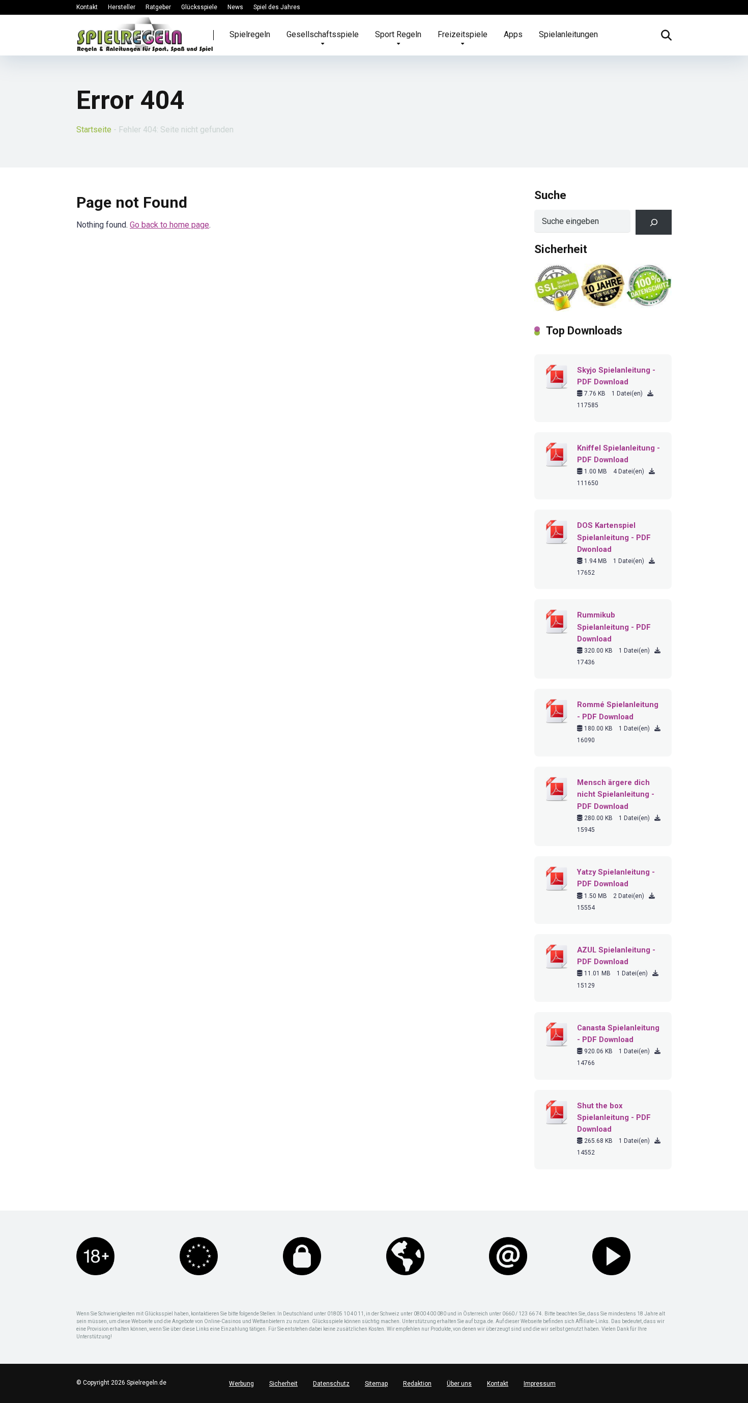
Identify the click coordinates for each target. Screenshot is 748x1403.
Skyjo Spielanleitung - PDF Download (616, 376)
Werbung (241, 1383)
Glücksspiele (199, 7)
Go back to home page (169, 225)
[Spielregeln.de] (145, 34)
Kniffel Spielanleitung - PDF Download (618, 453)
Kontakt (87, 7)
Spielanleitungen (568, 34)
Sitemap (376, 1383)
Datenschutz (331, 1383)
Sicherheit (283, 1383)
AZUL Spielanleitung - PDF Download (616, 955)
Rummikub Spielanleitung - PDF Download (614, 626)
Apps (513, 34)
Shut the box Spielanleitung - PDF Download (614, 1117)
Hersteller (121, 7)
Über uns (459, 1383)
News (235, 7)
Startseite (93, 129)
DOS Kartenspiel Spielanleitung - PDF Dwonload (614, 537)
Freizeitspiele (462, 34)
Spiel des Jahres (276, 7)
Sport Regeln (398, 34)
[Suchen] (654, 222)
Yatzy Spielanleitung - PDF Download (616, 877)
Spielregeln (249, 34)
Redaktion (417, 1383)
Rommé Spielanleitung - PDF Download (617, 710)
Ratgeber (158, 7)
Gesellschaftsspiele (322, 34)
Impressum (540, 1383)
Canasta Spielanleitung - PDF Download (618, 1033)
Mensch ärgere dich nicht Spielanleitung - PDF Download (615, 794)
